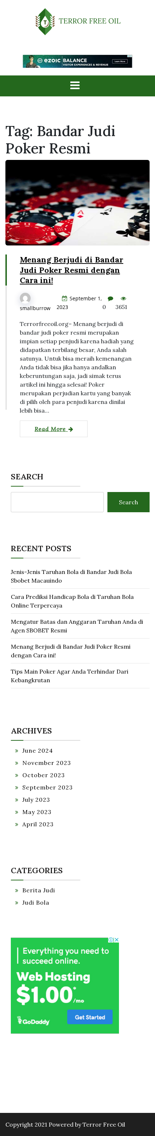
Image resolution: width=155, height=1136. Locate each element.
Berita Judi (38, 890)
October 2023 (43, 775)
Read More (51, 428)
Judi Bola (35, 902)
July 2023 (36, 799)
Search (27, 476)
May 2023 (37, 811)
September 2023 (47, 787)
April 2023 (38, 824)
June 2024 (37, 750)
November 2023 (46, 762)
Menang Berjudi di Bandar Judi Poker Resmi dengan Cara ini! (71, 270)
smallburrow (35, 308)
